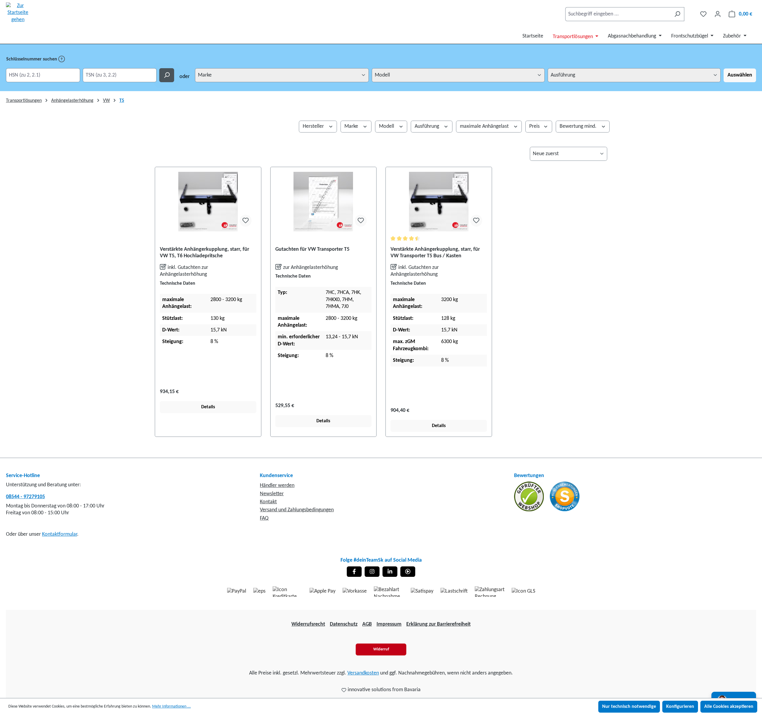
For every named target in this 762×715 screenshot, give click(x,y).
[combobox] (618, 14)
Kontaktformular (59, 534)
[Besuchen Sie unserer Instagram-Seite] (372, 571)
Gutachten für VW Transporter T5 (312, 249)
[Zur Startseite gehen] (18, 12)
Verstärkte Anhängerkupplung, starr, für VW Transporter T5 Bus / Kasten (435, 253)
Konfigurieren (680, 706)
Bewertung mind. (579, 126)
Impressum (389, 624)
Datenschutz (343, 624)
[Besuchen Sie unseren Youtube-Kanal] (407, 571)
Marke (351, 126)
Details (208, 407)
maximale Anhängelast (485, 126)
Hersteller (314, 126)
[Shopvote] (565, 496)
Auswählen (739, 75)
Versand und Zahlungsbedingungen (297, 510)
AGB (367, 624)
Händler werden (277, 485)
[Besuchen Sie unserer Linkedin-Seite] (389, 571)
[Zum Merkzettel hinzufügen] (246, 221)
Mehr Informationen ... (171, 706)
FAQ (264, 518)
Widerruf (381, 649)
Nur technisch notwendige (629, 706)
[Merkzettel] (703, 14)
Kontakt (268, 502)
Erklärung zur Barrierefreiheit (438, 624)
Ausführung (427, 126)
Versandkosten (363, 673)
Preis (535, 126)
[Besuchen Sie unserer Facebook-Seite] (354, 571)
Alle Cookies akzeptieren (728, 706)
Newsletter (272, 494)
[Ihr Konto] (718, 14)
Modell (387, 126)
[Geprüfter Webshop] (529, 496)
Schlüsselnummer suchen (32, 59)
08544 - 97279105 (25, 497)
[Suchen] (677, 14)
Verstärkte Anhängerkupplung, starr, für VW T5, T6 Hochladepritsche (204, 253)
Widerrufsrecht (308, 624)
